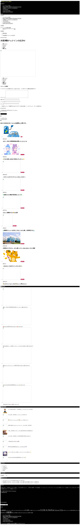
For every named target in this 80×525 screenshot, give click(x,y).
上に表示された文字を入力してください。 (9, 110)
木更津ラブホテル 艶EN (12, 523)
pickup (4, 510)
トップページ (6, 5)
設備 (4, 470)
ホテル (17, 510)
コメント (2, 97)
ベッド (14, 510)
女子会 (4, 469)
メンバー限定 (38, 510)
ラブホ (42, 510)
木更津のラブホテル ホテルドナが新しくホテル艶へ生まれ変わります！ (18, 481)
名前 (2, 99)
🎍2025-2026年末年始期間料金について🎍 (14, 384)
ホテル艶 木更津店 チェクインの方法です (17, 414)
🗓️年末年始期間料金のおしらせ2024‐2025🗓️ (17, 446)
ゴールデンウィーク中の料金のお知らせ (11, 480)
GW (1, 510)
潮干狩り (29, 512)
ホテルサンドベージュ (21, 510)
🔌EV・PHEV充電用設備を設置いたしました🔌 (15, 307)
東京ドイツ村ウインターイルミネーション (22, 512)
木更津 (8, 512)
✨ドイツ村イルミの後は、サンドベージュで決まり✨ (19, 452)
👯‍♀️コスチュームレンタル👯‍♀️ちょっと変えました (18, 419)
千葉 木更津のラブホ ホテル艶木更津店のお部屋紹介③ (20, 430)
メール (2, 101)
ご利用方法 (5, 468)
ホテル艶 (26, 510)
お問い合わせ (8, 11)
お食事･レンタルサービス (10, 8)
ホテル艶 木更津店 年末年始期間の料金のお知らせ (19, 436)
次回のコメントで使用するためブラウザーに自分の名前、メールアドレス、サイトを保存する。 (22, 106)
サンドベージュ (8, 510)
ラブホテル (50, 510)
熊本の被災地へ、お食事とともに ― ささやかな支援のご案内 (18, 346)
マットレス (34, 510)
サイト (1, 103)
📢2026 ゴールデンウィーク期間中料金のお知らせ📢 (16, 365)
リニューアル (58, 510)
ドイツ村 (12, 510)
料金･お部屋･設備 (12, 6)
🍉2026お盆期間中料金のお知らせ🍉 (13, 326)
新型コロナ (4, 512)
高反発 (32, 512)
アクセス (6, 10)
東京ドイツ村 (14, 512)
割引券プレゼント (75, 510)
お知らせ (5, 466)
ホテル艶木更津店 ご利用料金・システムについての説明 (20, 409)
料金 (2, 512)
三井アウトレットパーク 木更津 (68, 510)
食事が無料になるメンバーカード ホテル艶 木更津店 (20, 425)
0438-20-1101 (4, 492)
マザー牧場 (30, 510)
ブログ (5, 9)
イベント (5, 465)
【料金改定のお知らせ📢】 (11, 404)
